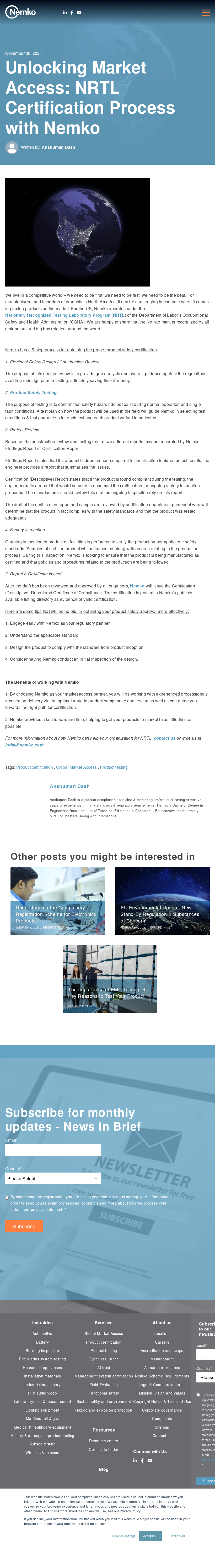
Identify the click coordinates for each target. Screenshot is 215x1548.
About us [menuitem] (162, 1322)
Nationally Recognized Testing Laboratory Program (57, 315)
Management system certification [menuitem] (103, 1376)
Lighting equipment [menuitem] (42, 1410)
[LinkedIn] (65, 12)
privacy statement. (48, 1209)
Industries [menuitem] (42, 1322)
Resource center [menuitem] (104, 1440)
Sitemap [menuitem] (162, 1427)
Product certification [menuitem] (103, 1342)
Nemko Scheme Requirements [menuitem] (162, 1376)
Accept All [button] (150, 1536)
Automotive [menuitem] (42, 1333)
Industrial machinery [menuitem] (42, 1384)
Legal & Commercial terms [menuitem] (162, 1384)
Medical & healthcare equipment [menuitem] (42, 1427)
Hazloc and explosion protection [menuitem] (103, 1410)
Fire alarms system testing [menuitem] (42, 1358)
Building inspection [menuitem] (42, 1350)
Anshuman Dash (58, 147)
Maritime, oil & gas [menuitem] (42, 1418)
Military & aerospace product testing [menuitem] (42, 1435)
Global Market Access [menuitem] (103, 1333)
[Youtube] (79, 12)
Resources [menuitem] (104, 1430)
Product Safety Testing (33, 392)
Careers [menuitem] (162, 1342)
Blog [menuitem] (104, 1469)
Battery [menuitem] (42, 1342)
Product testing (114, 767)
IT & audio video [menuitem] (42, 1393)
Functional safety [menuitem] (104, 1393)
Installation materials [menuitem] (42, 1376)
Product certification (34, 767)
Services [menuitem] (104, 1322)
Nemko (137, 586)
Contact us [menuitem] (162, 1435)
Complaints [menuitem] (162, 1418)
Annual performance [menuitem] (162, 1367)
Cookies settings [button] (124, 1536)
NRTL (119, 315)
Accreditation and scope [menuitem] (162, 1350)
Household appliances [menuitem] (42, 1367)
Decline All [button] (177, 1536)
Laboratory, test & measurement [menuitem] (42, 1401)
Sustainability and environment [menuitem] (104, 1401)
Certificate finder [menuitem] (103, 1449)
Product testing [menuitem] (103, 1350)
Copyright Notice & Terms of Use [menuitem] (162, 1401)
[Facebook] (72, 12)
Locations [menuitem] (162, 1333)
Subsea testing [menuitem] (42, 1443)
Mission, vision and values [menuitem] (162, 1393)
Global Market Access (76, 767)
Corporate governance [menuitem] (162, 1410)
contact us (165, 738)
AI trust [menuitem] (103, 1367)
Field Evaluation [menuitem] (103, 1384)
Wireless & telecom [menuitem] (42, 1452)
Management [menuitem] (162, 1358)
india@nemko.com (24, 745)
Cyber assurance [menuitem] (104, 1358)
